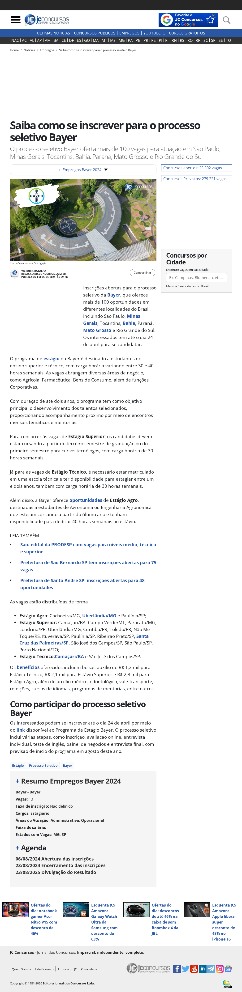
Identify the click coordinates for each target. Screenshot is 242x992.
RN (174, 40)
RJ (167, 40)
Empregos (129, 33)
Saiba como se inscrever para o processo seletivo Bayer (97, 50)
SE (221, 40)
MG (122, 40)
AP (39, 40)
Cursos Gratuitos (187, 33)
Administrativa (65, 820)
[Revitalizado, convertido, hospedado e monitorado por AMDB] (227, 984)
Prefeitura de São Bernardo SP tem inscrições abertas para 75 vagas (88, 566)
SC (205, 40)
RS (182, 40)
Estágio (18, 765)
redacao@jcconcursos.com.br (43, 274)
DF (71, 40)
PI (160, 40)
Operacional (92, 820)
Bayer (113, 295)
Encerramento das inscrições (60, 865)
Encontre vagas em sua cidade (187, 269)
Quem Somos (21, 969)
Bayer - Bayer (28, 792)
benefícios (28, 667)
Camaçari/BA (69, 656)
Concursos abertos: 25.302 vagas (192, 167)
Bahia (129, 323)
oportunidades (85, 500)
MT (104, 40)
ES (79, 40)
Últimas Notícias (53, 33)
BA (56, 40)
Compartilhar (142, 273)
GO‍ (87, 40)
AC (24, 40)
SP (213, 40)
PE (153, 40)
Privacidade (89, 969)
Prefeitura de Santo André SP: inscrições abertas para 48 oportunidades (82, 584)
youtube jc (154, 33)
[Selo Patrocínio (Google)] (188, 19)
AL (32, 40)
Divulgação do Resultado (56, 872)
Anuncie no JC (67, 969)
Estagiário (39, 813)
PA (130, 40)
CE (63, 40)
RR (198, 40)
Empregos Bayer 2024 (80, 169)
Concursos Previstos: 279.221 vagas (195, 178)
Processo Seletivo (43, 765)
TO (228, 40)
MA (96, 40)
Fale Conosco (44, 969)
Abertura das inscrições (55, 859)
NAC (15, 40)
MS (113, 40)
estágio (51, 358)
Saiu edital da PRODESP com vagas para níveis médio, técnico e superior (88, 548)
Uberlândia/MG (99, 615)
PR (145, 40)
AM (48, 40)
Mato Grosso (97, 330)
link (20, 730)
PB (138, 40)
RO (190, 40)
